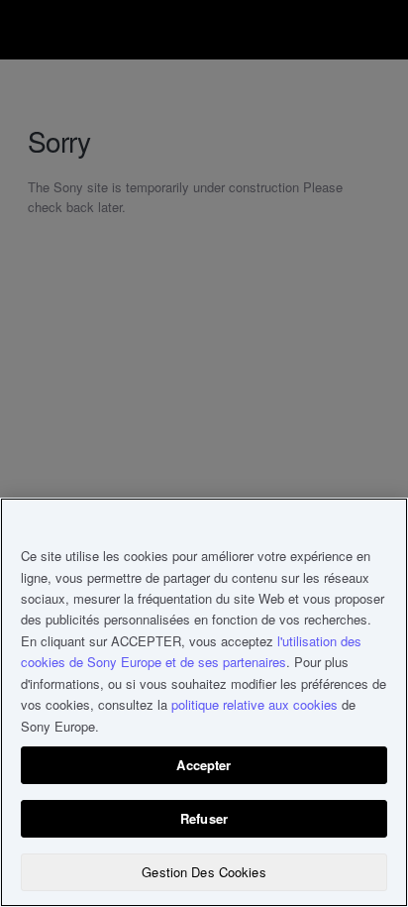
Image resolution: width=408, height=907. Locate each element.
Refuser (204, 818)
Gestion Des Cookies (203, 871)
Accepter (203, 764)
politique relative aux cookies (254, 704)
